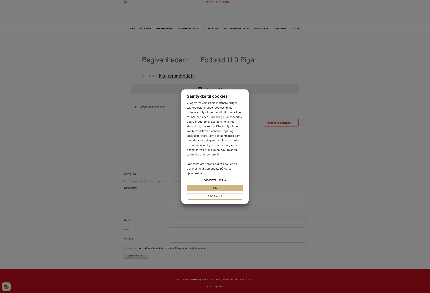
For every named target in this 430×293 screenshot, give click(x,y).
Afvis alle (215, 196)
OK (215, 187)
